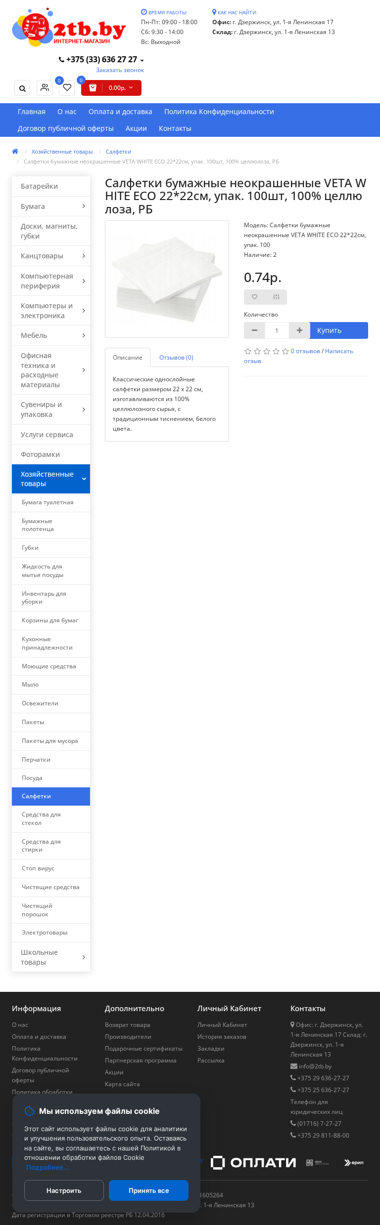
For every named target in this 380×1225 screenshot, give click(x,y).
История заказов (221, 1036)
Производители (128, 1036)
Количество (260, 314)
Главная (32, 111)
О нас (67, 111)
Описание (127, 357)
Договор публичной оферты (66, 128)
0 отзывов (305, 351)
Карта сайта (122, 1084)
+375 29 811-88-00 (322, 1135)
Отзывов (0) (176, 357)
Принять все (149, 1190)
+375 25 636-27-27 (322, 1090)
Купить (329, 330)
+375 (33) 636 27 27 (101, 59)
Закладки (211, 1048)
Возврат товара (127, 1025)
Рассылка (211, 1060)
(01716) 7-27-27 (318, 1123)
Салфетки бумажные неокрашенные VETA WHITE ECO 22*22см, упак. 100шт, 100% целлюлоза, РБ (151, 161)
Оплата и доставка (120, 111)
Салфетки (118, 151)
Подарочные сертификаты (144, 1048)
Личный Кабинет (222, 1025)
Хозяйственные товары (62, 151)
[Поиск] (22, 88)
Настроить (64, 1190)
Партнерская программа (141, 1060)
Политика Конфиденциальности (219, 111)
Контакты (175, 128)
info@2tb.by (314, 1066)
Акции (136, 128)
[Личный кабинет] (44, 88)
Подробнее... (47, 1167)
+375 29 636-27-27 (322, 1078)
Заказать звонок (120, 70)
